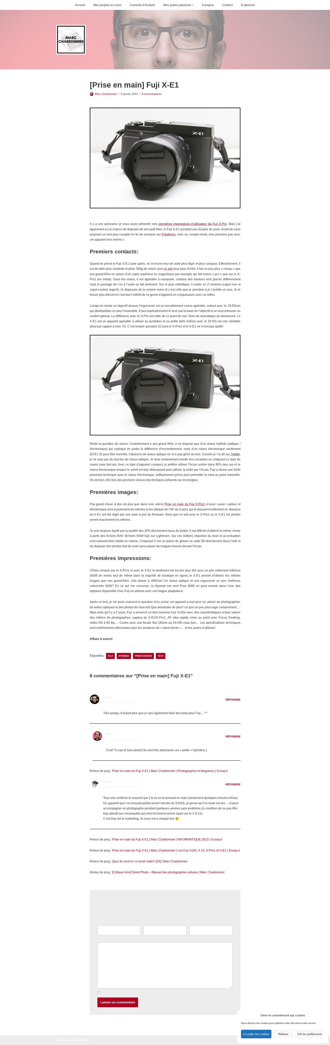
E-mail (148, 922)
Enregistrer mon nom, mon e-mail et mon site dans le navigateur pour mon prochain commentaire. (166, 992)
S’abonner (248, 5)
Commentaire (107, 939)
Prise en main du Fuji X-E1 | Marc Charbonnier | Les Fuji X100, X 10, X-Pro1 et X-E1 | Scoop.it (176, 850)
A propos (208, 5)
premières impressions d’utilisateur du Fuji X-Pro (192, 224)
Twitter (235, 454)
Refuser (283, 1034)
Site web (195, 922)
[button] (193, 5)
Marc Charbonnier (106, 93)
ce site (168, 268)
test (160, 656)
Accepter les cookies (256, 1034)
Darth (107, 697)
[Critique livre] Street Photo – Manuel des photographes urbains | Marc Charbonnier (168, 872)
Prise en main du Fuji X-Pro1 (184, 504)
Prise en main (143, 656)
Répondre (233, 699)
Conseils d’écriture (142, 5)
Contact (227, 5)
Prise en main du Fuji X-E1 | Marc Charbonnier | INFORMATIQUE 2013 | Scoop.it (167, 839)
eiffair (107, 781)
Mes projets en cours (107, 5)
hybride (124, 656)
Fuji (110, 656)
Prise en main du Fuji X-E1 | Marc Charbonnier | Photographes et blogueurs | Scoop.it (170, 771)
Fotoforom (169, 234)
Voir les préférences (309, 1034)
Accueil (80, 5)
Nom (101, 922)
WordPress (81, 1040)
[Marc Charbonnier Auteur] (71, 39)
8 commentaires (151, 93)
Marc (109, 734)
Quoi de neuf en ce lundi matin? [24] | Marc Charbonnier (150, 861)
